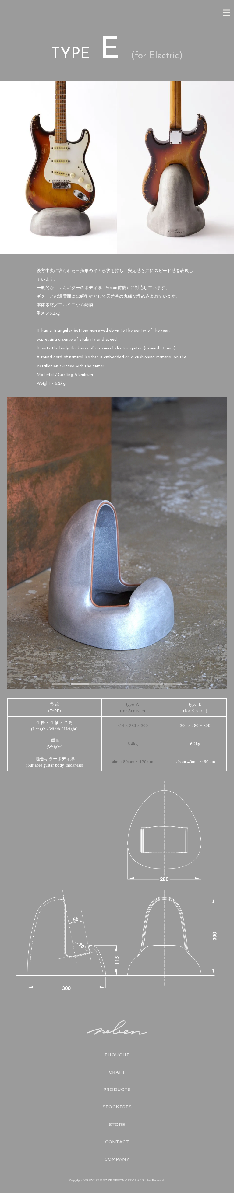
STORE (117, 1124)
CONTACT (117, 1142)
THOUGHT (117, 1055)
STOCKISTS (117, 1107)
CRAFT (117, 1072)
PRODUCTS (117, 1089)
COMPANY (117, 1159)
